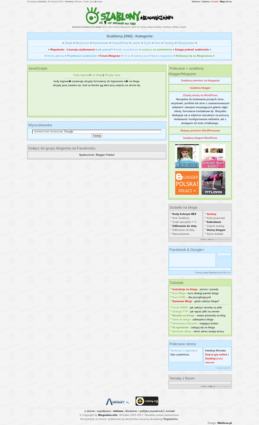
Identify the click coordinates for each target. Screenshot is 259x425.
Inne (157, 43)
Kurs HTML (179, 297)
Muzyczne (82, 43)
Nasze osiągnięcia (162, 55)
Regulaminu (170, 418)
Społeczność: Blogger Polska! (97, 154)
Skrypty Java (112, 74)
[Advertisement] (97, 101)
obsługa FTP (180, 311)
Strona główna (55, 55)
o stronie (89, 410)
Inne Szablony (180, 217)
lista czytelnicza (179, 354)
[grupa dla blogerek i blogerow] (187, 194)
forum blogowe (224, 386)
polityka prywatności (152, 410)
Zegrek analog (215, 225)
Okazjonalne (186, 43)
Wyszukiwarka (180, 233)
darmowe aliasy (181, 331)
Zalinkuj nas (140, 55)
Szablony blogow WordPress (200, 137)
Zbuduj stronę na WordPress (200, 95)
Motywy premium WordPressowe (200, 130)
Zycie (147, 43)
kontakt (170, 410)
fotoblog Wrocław (215, 350)
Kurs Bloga (178, 293)
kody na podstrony (127, 49)
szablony (156, 49)
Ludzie (135, 43)
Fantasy (168, 43)
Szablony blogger (200, 87)
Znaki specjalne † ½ (184, 221)
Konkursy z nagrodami (183, 350)
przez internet (217, 358)
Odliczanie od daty (183, 229)
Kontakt (214, 1)
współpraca (104, 410)
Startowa (196, 1)
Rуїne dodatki (215, 233)
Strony (226, 1)
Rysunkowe (100, 43)
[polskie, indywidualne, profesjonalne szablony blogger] (213, 168)
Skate (68, 43)
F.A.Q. (126, 55)
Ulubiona (206, 1)
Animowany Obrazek (184, 323)
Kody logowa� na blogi (88, 74)
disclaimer (131, 410)
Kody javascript (216, 217)
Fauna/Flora (120, 43)
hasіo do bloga (181, 319)
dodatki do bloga (223, 239)
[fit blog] (213, 194)
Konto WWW (180, 307)
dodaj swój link (224, 368)
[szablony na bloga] (130, 24)
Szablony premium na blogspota (200, 80)
